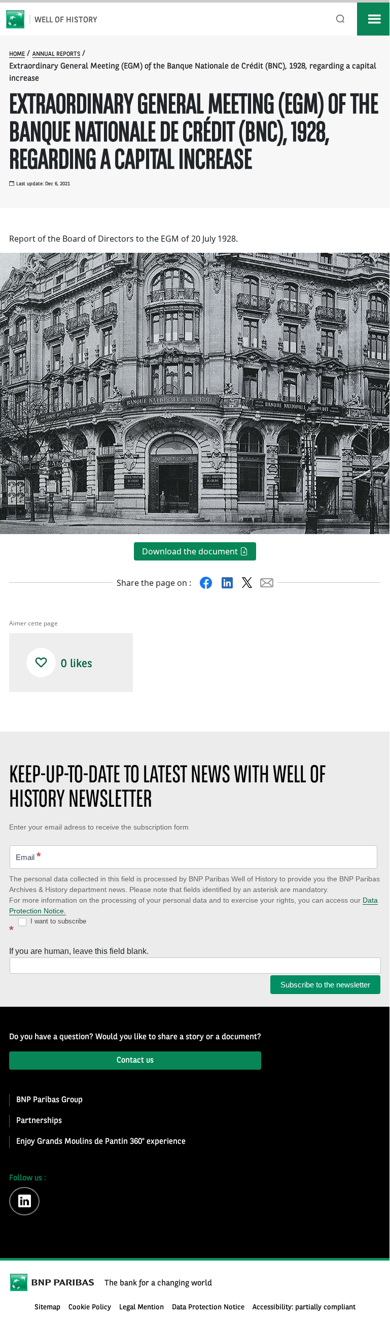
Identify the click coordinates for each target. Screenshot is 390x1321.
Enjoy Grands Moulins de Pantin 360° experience (101, 1142)
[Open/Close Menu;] (373, 19)
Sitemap (47, 1307)
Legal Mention (141, 1307)
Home (17, 54)
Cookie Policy (89, 1307)
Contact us (135, 1060)
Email (28, 856)
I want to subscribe (57, 921)
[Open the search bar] (340, 19)
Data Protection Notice (208, 1307)
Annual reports (56, 54)
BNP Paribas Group (49, 1100)
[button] (41, 662)
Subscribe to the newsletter (325, 984)
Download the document (191, 551)
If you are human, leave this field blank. (79, 951)
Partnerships (39, 1121)
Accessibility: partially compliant (304, 1307)
